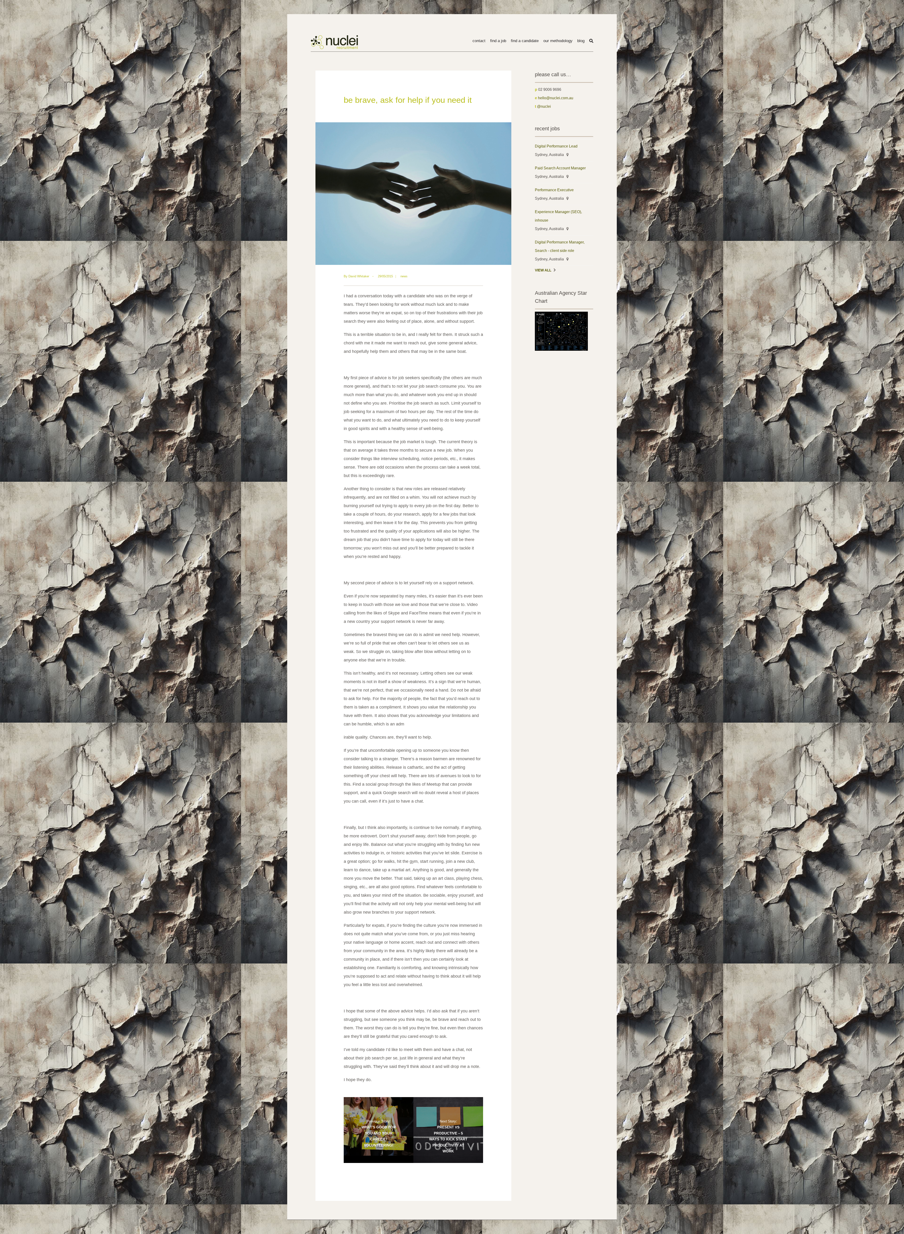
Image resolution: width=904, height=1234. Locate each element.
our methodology (558, 41)
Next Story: (448, 1136)
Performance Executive (554, 190)
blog (581, 41)
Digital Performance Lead (556, 146)
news (404, 276)
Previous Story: (379, 1133)
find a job (498, 41)
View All (543, 270)
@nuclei (544, 106)
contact (478, 41)
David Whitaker (358, 276)
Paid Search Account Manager (560, 168)
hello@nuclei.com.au (555, 98)
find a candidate (525, 41)
